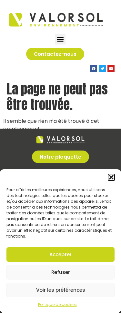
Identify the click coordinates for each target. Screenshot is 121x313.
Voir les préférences (60, 290)
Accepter (60, 254)
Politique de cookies (57, 304)
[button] (111, 177)
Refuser (60, 272)
